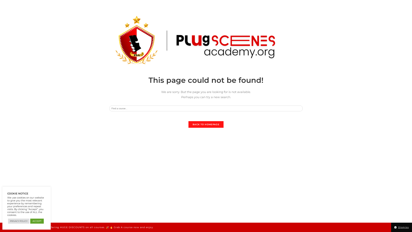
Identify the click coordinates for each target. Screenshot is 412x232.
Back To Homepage (206, 124)
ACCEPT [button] (37, 221)
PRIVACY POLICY (19, 221)
